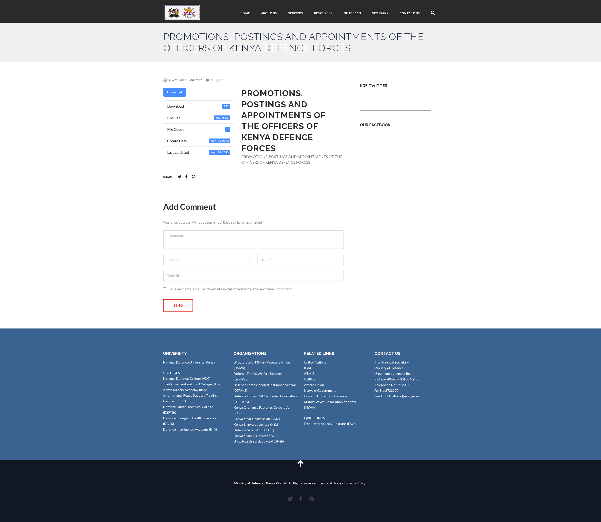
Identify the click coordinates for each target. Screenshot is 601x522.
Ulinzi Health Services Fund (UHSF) (259, 441)
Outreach (352, 13)
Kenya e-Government (320, 390)
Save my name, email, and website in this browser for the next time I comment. (231, 289)
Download (174, 92)
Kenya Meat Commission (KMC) (257, 419)
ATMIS (309, 374)
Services (295, 13)
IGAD (308, 368)
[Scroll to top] (300, 463)
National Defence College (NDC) (186, 378)
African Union (314, 385)
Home (245, 13)
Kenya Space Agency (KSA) (254, 436)
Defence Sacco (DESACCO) (254, 430)
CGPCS (309, 379)
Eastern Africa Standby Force (325, 396)
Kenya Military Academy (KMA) (185, 390)
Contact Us (410, 13)
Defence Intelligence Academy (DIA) (190, 429)
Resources (323, 13)
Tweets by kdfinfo (373, 97)
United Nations (315, 362)
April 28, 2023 (177, 80)
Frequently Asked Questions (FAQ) (330, 424)
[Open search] (433, 12)
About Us (269, 13)
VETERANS (380, 13)
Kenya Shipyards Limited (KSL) (256, 424)
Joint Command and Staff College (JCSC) (193, 384)
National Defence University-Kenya (189, 362)
